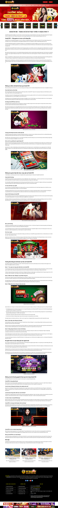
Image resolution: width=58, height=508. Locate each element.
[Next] (56, 14)
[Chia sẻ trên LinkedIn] (32, 480)
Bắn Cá (24, 5)
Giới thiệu (16, 5)
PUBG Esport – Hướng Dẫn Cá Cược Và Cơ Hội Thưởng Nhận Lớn (45, 458)
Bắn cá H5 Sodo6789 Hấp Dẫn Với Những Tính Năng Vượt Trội (13, 458)
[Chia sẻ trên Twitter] (27, 480)
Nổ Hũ (33, 5)
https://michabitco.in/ (37, 487)
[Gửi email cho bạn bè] (29, 480)
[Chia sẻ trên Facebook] (26, 480)
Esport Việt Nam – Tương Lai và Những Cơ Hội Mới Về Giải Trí (29, 458)
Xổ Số (40, 5)
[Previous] (2, 14)
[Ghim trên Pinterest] (30, 480)
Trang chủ (11, 5)
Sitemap (32, 494)
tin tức (47, 5)
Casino (20, 5)
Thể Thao (29, 5)
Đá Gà (36, 5)
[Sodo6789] (9, 2)
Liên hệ (43, 5)
